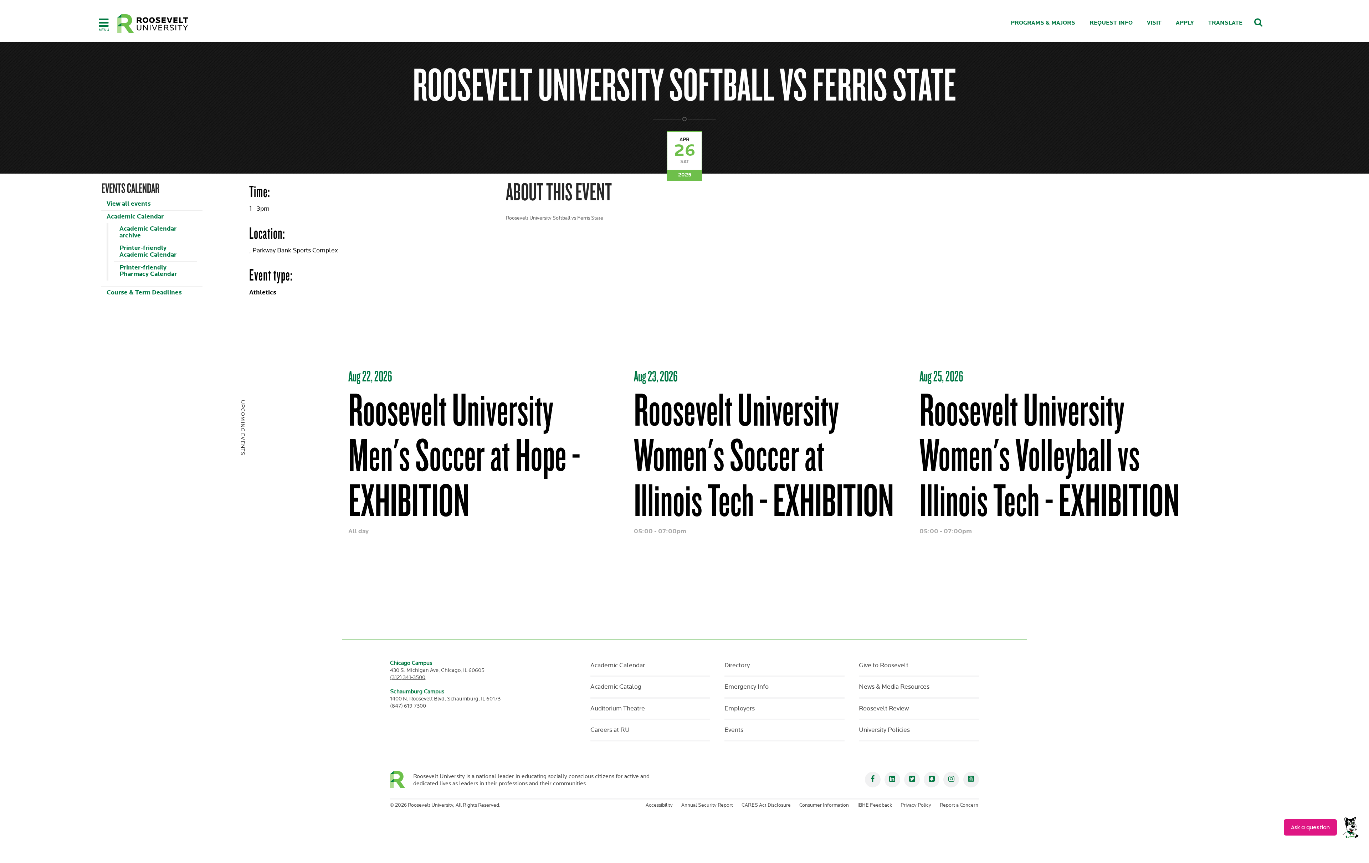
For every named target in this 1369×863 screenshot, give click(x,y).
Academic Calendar (135, 216)
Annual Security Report (707, 805)
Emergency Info (746, 686)
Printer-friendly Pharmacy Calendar (148, 271)
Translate (1225, 23)
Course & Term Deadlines (144, 292)
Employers (739, 708)
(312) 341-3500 (407, 677)
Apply (1185, 23)
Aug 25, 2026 (941, 376)
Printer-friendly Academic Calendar (147, 251)
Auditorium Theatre (617, 708)
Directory (737, 665)
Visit (1154, 23)
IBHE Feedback (874, 805)
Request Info (1111, 23)
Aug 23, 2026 (656, 376)
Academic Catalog (615, 686)
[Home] (153, 23)
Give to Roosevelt (883, 665)
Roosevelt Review (884, 708)
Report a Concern (959, 805)
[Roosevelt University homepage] (401, 779)
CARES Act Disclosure (766, 805)
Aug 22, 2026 (370, 376)
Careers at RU (610, 730)
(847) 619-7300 (408, 706)
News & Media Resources (894, 686)
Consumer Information (824, 805)
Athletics (262, 292)
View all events (129, 203)
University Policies (884, 730)
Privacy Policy (916, 805)
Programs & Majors (1043, 23)
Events (733, 730)
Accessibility (659, 805)
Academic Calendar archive (147, 232)
